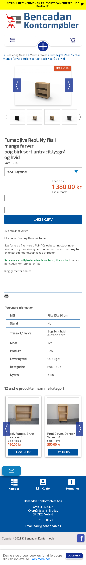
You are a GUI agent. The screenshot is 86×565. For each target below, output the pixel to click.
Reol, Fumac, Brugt (21, 433)
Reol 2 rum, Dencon (61, 433)
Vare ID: (9, 162)
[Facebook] (80, 538)
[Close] (82, 4)
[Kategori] (14, 482)
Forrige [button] (17, 85)
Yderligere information (19, 307)
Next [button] (80, 117)
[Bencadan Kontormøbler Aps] (43, 21)
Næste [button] (69, 85)
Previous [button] (6, 117)
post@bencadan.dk (47, 526)
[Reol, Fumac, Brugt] (23, 414)
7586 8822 (45, 520)
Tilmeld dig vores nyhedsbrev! (14, 472)
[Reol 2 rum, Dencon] (63, 414)
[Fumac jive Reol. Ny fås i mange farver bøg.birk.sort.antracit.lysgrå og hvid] (17, 116)
